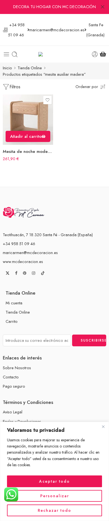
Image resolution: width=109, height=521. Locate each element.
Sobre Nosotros (17, 368)
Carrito (12, 321)
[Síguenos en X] (8, 273)
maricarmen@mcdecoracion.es (30, 252)
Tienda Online (30, 68)
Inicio (7, 68)
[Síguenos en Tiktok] (43, 273)
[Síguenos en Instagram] (33, 273)
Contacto (11, 377)
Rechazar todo (54, 510)
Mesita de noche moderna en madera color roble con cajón (28, 151)
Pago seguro (14, 386)
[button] (28, 136)
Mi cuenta (14, 303)
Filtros (15, 87)
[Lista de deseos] (47, 100)
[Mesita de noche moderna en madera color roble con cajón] (28, 119)
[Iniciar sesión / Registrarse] (94, 54)
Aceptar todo (54, 481)
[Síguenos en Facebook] (16, 273)
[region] (54, 471)
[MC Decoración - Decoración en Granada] (54, 54)
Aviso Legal (12, 412)
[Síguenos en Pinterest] (24, 273)
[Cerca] (103, 426)
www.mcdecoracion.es (23, 261)
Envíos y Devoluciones (22, 421)
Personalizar (54, 496)
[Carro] (103, 54)
